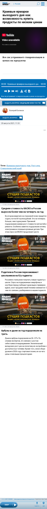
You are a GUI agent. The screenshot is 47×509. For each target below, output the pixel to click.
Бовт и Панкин (9, 499)
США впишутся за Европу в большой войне (25, 499)
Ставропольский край (11, 168)
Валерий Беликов (16, 110)
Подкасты (37, 506)
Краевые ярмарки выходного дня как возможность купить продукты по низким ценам (22, 17)
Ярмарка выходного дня (18, 165)
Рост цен (35, 165)
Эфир (43, 506)
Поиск (38, 3)
